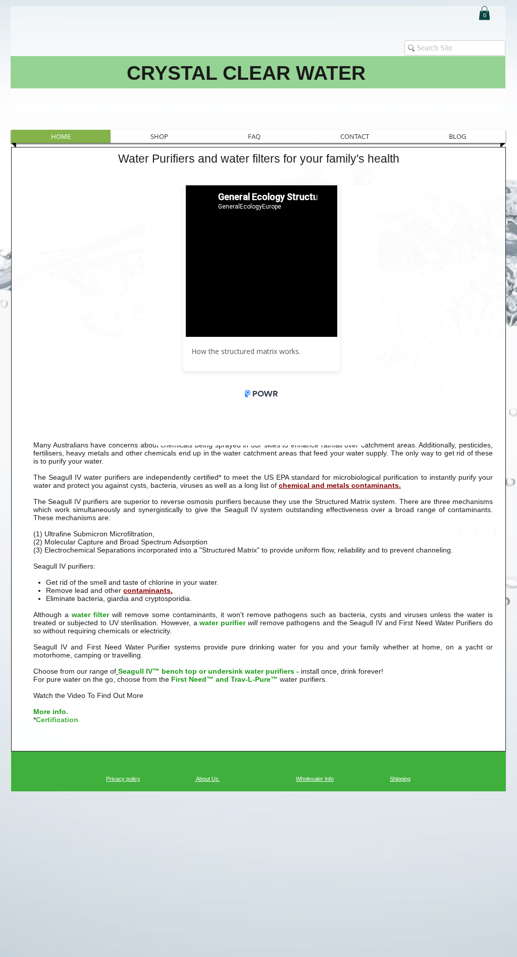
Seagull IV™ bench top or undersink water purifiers (207, 671)
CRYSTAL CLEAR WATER (246, 73)
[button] (484, 13)
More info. (50, 712)
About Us (207, 779)
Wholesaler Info (315, 779)
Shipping (400, 779)
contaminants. (148, 590)
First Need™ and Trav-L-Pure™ (223, 679)
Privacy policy (123, 779)
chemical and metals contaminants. (340, 485)
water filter (90, 615)
